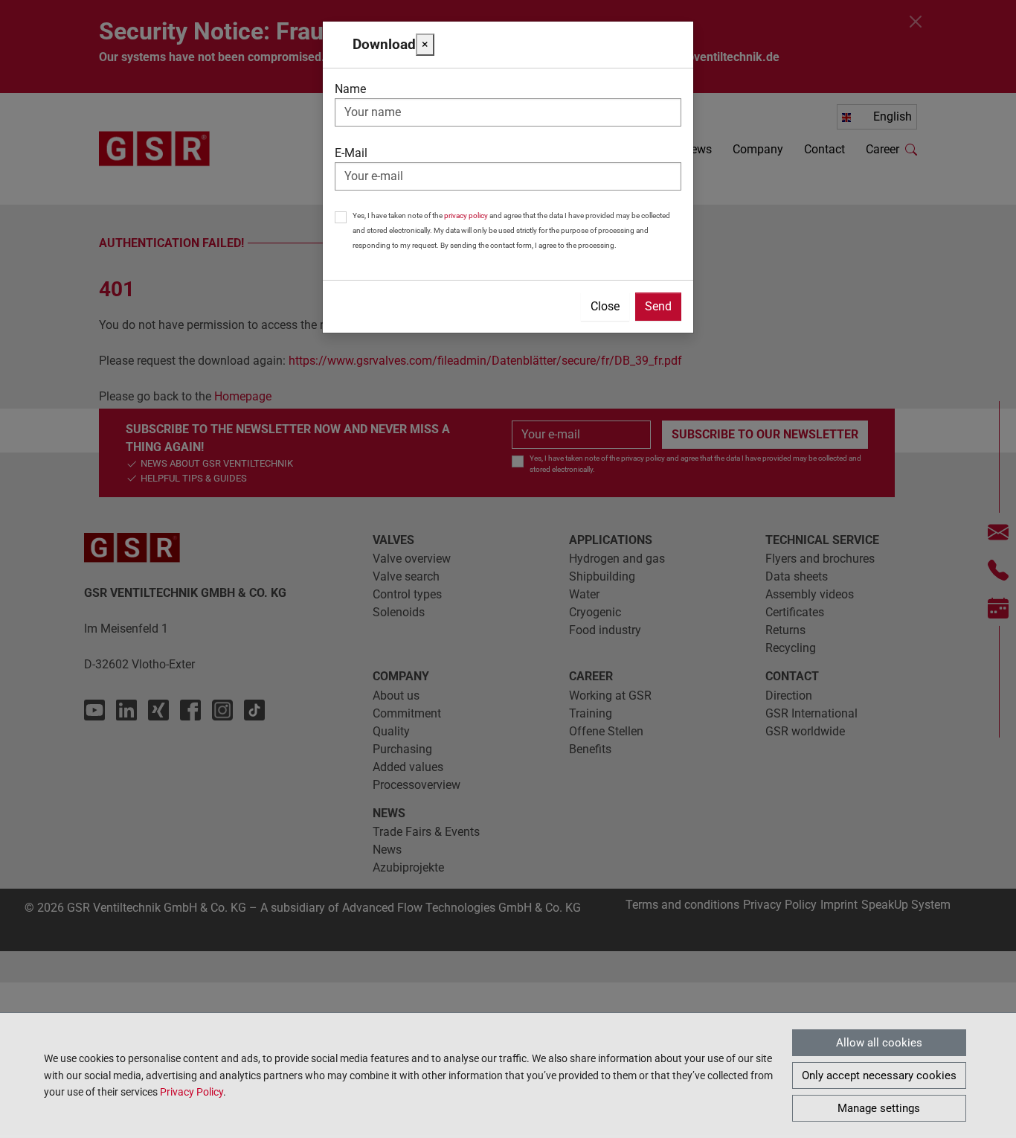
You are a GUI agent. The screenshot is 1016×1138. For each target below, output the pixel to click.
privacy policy (466, 215)
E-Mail (351, 153)
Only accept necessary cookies (879, 1075)
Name (350, 89)
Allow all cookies (879, 1042)
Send (658, 306)
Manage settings (878, 1108)
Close (605, 306)
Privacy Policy (191, 1092)
